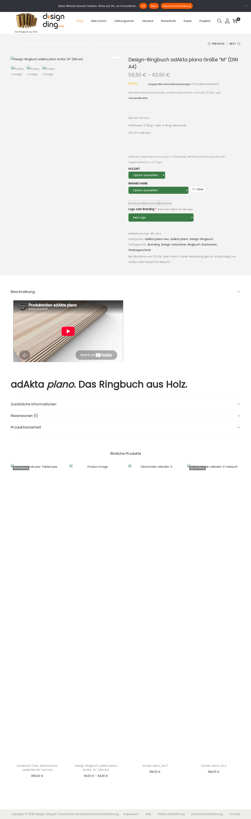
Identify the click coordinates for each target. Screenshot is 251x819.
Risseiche (165, 203)
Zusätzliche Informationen (33, 404)
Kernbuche (136, 203)
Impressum (131, 814)
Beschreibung (23, 291)
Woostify (81, 814)
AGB (148, 814)
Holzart (134, 169)
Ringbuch (194, 244)
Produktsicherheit (26, 427)
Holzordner (179, 244)
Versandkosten (138, 98)
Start (14, 44)
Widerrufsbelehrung (171, 814)
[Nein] (246, 6)
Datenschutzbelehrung (103, 814)
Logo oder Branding (160, 209)
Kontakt (235, 814)
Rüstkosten (209, 244)
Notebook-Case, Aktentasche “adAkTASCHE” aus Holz (37, 768)
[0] (235, 21)
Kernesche (151, 203)
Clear (200, 189)
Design (165, 244)
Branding (154, 244)
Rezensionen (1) (24, 415)
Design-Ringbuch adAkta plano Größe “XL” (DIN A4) (96, 768)
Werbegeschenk (139, 250)
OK (143, 5)
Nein (154, 5)
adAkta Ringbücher (34, 44)
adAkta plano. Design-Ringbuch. (72, 44)
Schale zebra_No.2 (213, 766)
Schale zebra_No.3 (154, 766)
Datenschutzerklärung (177, 5)
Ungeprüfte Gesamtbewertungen (169, 84)
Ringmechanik (138, 183)
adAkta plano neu (157, 239)
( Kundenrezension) (205, 84)
